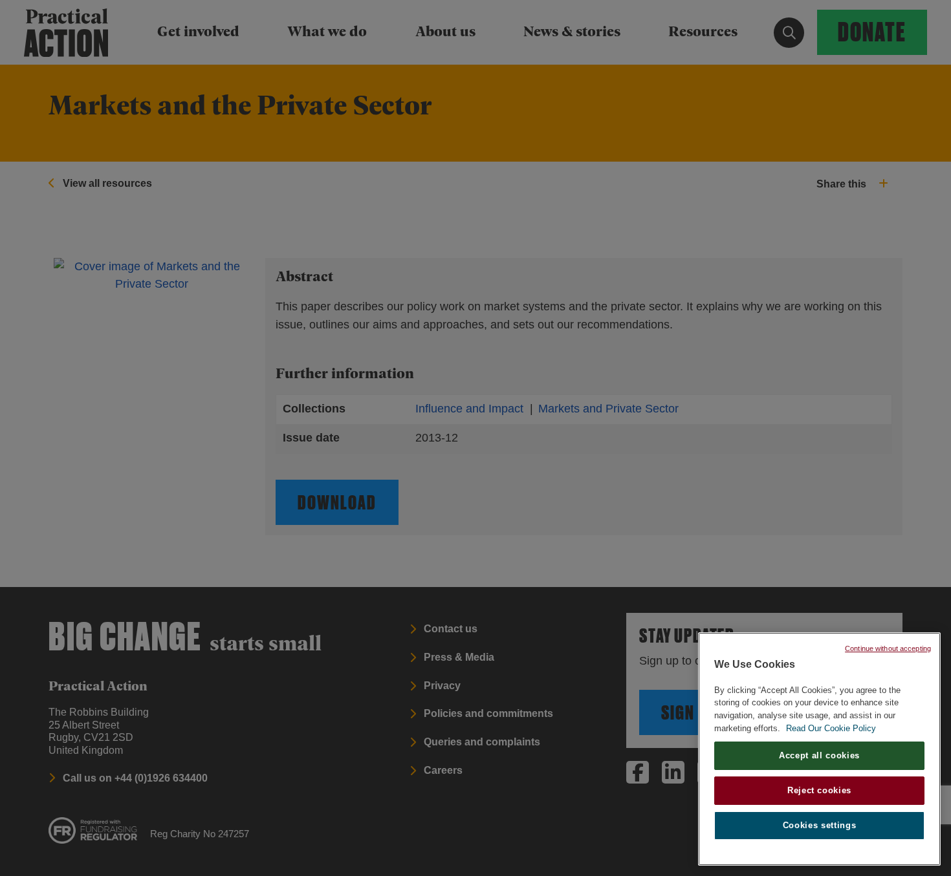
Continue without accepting (888, 648)
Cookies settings (820, 825)
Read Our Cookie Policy (831, 728)
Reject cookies (819, 790)
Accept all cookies (819, 755)
